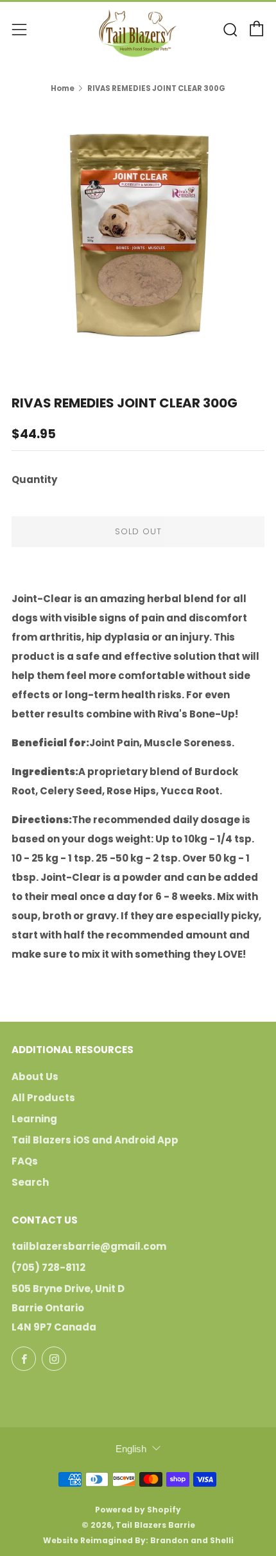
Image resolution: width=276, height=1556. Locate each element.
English (131, 1448)
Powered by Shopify (138, 1509)
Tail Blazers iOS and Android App (95, 1140)
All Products (43, 1097)
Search (30, 1182)
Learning (34, 1119)
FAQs (25, 1161)
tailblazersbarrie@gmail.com (89, 1246)
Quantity (34, 479)
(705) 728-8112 (48, 1267)
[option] (138, 235)
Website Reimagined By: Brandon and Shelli (138, 1540)
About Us (35, 1076)
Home (62, 88)
